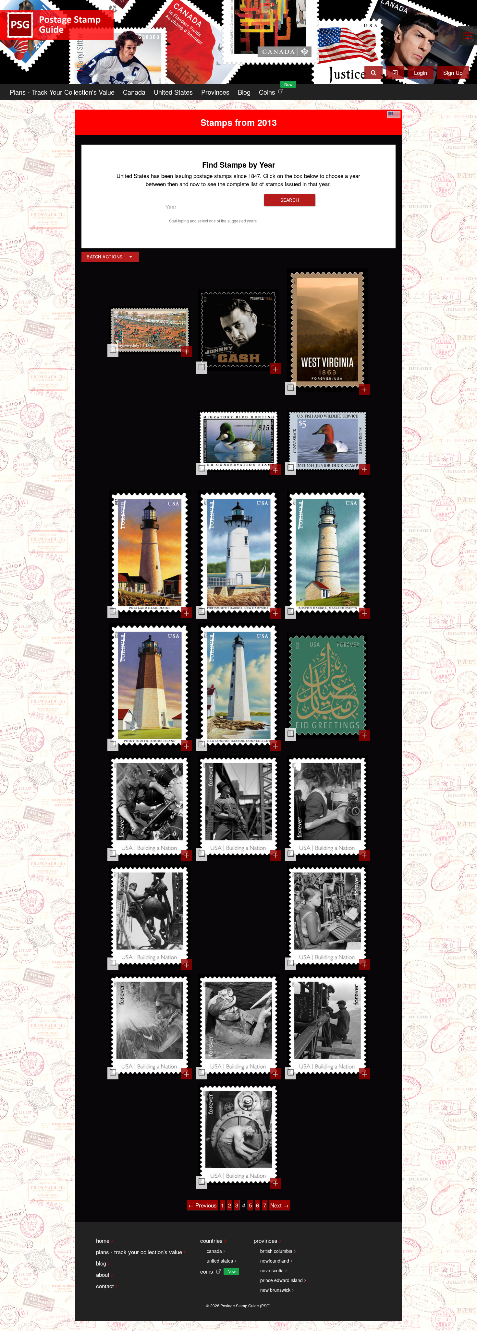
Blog (244, 92)
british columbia (276, 1251)
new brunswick (275, 1290)
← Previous (202, 1205)
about (102, 1274)
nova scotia (272, 1270)
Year (170, 207)
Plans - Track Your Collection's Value (62, 92)
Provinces (215, 92)
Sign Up (452, 72)
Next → (279, 1205)
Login (420, 72)
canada (214, 1251)
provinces (265, 1240)
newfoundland (274, 1260)
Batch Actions (105, 257)
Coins (272, 90)
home (102, 1240)
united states (220, 1260)
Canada (134, 92)
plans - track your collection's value (139, 1252)
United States (173, 92)
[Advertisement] (150, 441)
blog (101, 1263)
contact (105, 1286)
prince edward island (281, 1280)
